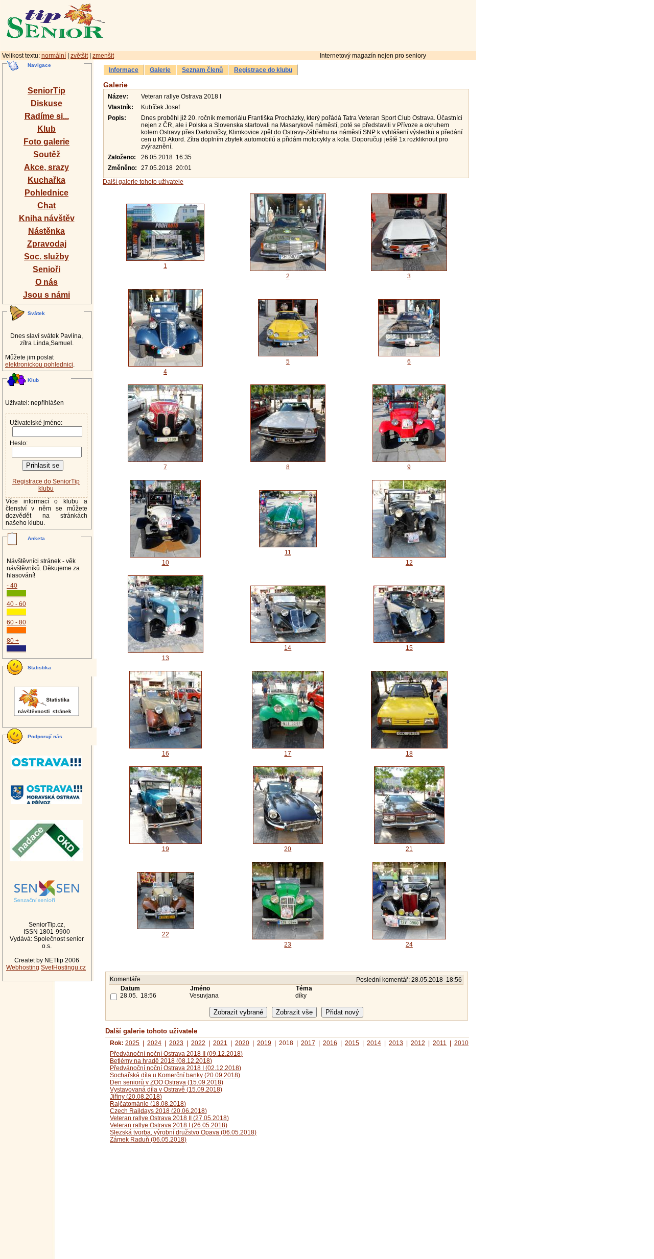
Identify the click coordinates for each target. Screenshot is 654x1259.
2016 (330, 1043)
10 (165, 562)
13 (165, 658)
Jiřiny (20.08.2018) (136, 1096)
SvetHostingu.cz (63, 967)
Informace (123, 70)
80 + (13, 640)
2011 (440, 1043)
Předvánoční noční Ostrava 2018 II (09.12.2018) (176, 1053)
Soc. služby (46, 256)
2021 (220, 1043)
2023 (176, 1043)
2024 (154, 1043)
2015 (352, 1043)
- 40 (12, 585)
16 (165, 753)
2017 (308, 1043)
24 (409, 944)
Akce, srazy (46, 167)
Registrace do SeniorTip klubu (46, 485)
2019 (264, 1043)
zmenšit (103, 55)
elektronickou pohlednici (39, 364)
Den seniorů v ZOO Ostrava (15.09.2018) (166, 1082)
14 (287, 647)
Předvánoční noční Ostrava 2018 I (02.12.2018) (175, 1068)
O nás (46, 282)
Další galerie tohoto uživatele (143, 181)
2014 (374, 1043)
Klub (46, 129)
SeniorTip (46, 90)
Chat (46, 205)
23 (287, 944)
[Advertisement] (334, 24)
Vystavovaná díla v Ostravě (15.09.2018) (166, 1089)
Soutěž (46, 154)
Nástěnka (46, 231)
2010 (461, 1043)
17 (287, 753)
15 (409, 647)
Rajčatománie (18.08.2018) (148, 1103)
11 (288, 552)
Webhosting (22, 967)
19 (165, 849)
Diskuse (46, 103)
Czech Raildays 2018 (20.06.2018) (158, 1111)
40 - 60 (16, 604)
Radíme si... (47, 116)
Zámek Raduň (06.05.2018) (148, 1139)
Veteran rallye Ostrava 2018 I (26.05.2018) (168, 1125)
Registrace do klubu (263, 70)
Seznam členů (202, 70)
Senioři (46, 269)
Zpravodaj (46, 243)
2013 (396, 1043)
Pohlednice (46, 192)
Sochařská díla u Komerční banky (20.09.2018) (175, 1075)
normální (53, 55)
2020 (242, 1043)
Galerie (160, 70)
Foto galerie (46, 141)
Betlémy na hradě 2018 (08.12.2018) (161, 1060)
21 (409, 849)
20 (287, 849)
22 (165, 934)
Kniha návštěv (47, 218)
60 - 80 (16, 622)
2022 (198, 1043)
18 (409, 753)
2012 (418, 1043)
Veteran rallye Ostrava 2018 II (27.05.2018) (169, 1118)
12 (409, 562)
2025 (132, 1043)
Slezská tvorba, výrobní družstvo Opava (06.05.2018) (183, 1132)
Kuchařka (46, 180)
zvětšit (79, 55)
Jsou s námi (46, 294)
